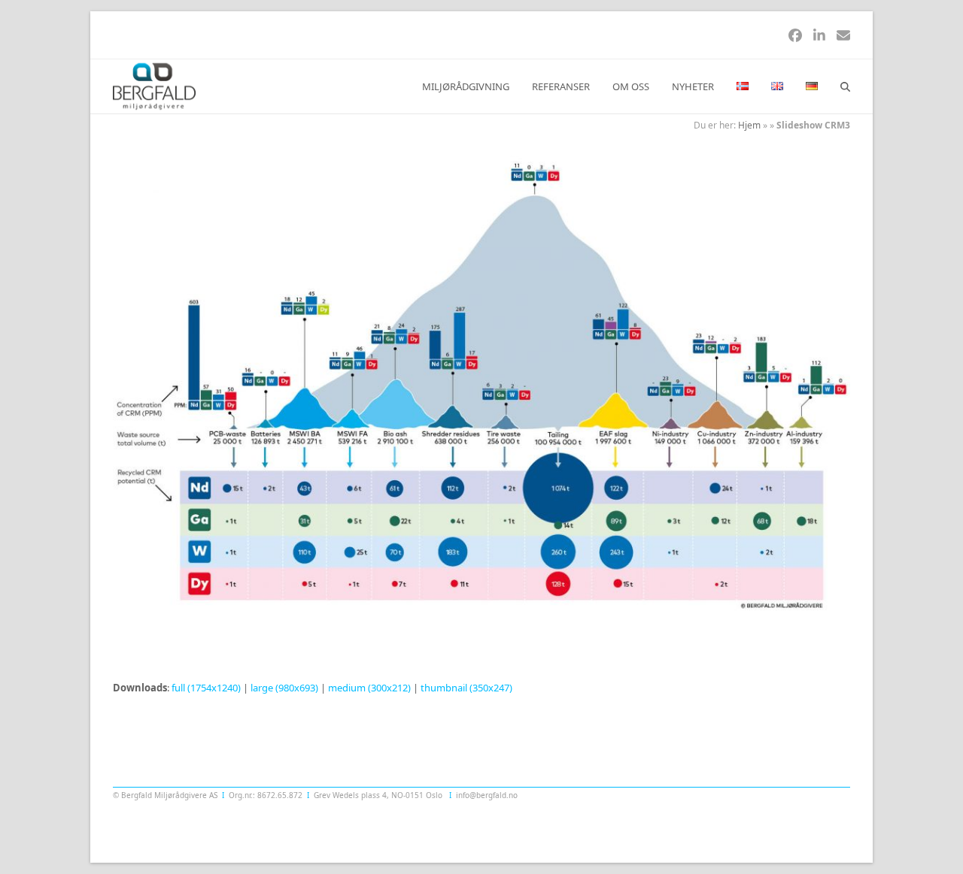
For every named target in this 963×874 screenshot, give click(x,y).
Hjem (749, 125)
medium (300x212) (369, 687)
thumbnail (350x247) (466, 687)
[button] (845, 86)
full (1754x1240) (206, 687)
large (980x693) (284, 687)
